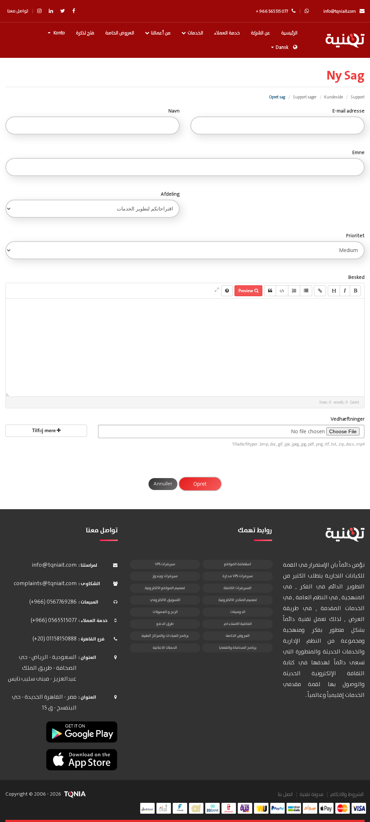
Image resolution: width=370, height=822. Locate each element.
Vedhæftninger (348, 419)
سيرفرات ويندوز (165, 576)
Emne (358, 152)
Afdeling (170, 194)
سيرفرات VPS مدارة (238, 576)
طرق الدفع (164, 624)
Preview (246, 290)
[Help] (227, 290)
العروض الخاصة (119, 33)
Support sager (305, 97)
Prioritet (355, 235)
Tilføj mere (44, 430)
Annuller (163, 484)
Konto (58, 33)
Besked (356, 277)
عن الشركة (260, 33)
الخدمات (195, 33)
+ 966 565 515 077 (272, 11)
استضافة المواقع (237, 564)
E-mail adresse (348, 111)
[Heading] (334, 290)
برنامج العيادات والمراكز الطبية (165, 636)
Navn (174, 111)
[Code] (282, 290)
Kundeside (333, 97)
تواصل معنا (17, 11)
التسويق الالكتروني (165, 600)
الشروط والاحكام (346, 794)
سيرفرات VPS (165, 564)
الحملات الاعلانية (165, 648)
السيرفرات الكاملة (237, 588)
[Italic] (345, 290)
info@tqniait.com (339, 11)
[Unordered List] (306, 290)
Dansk (282, 47)
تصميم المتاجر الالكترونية (238, 600)
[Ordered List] (294, 290)
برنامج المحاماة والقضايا (238, 648)
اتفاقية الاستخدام (238, 624)
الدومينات (237, 612)
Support (357, 97)
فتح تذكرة (85, 33)
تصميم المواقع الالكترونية (165, 588)
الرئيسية (289, 33)
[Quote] (270, 290)
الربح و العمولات (165, 612)
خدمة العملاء (227, 33)
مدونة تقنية (311, 794)
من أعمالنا (161, 33)
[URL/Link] (320, 290)
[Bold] (355, 290)
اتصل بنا (285, 794)
